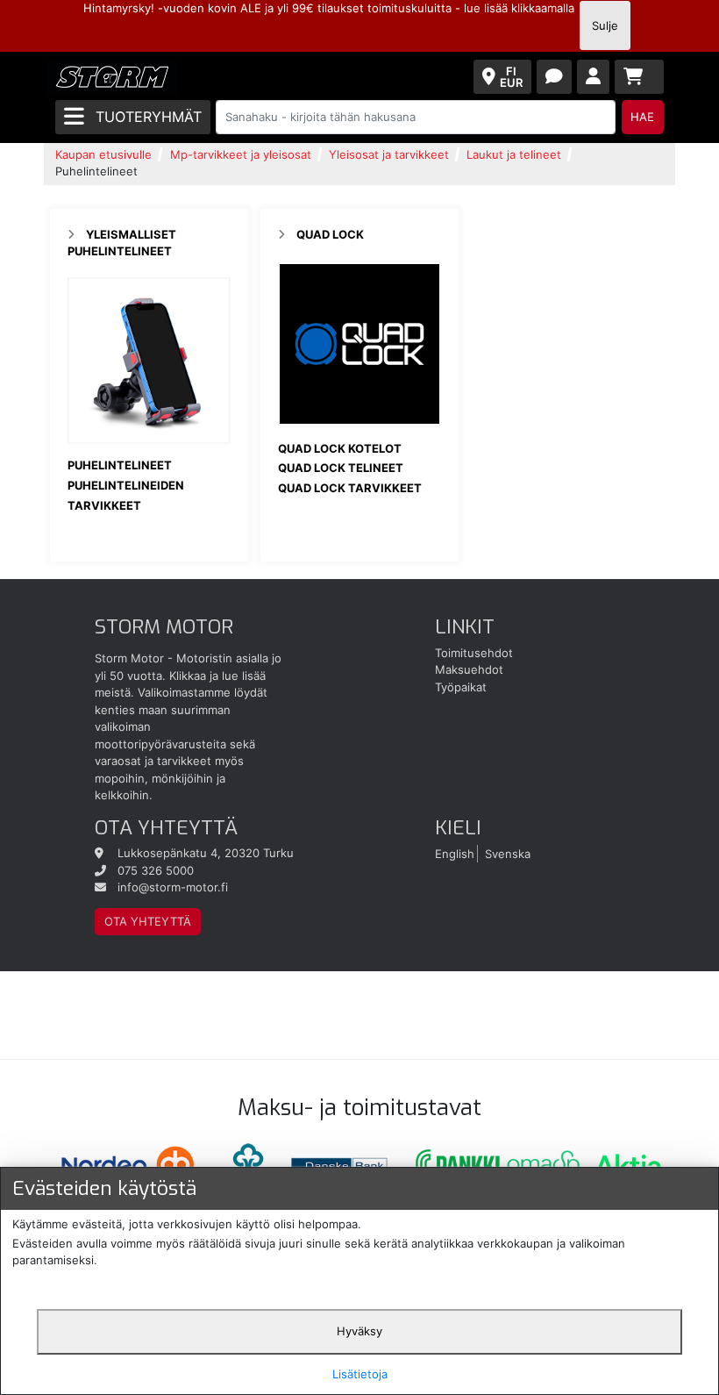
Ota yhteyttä (147, 921)
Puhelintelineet (120, 465)
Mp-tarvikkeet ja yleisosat (240, 154)
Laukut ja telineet (513, 154)
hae (642, 117)
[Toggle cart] (639, 77)
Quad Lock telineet (340, 468)
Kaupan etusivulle (103, 154)
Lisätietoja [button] (360, 1374)
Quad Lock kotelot (340, 448)
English (454, 853)
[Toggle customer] (593, 77)
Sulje (605, 25)
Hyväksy (359, 1331)
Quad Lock (330, 234)
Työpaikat (461, 687)
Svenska (507, 853)
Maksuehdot (469, 669)
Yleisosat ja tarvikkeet (389, 154)
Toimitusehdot (474, 653)
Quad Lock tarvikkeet (350, 488)
